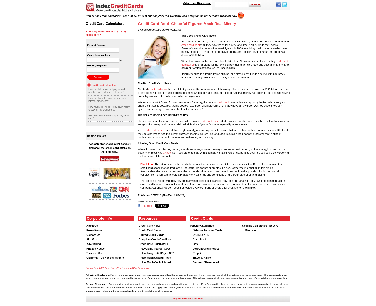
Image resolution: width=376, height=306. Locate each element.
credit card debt (190, 45)
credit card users (209, 121)
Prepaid (197, 253)
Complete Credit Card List (155, 239)
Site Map (91, 239)
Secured (198, 262)
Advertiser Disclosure (197, 3)
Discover (250, 230)
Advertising (93, 244)
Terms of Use (94, 253)
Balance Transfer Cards (207, 230)
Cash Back (199, 239)
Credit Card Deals (150, 230)
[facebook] (278, 7)
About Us (92, 225)
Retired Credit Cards (151, 234)
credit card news (158, 89)
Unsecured (212, 262)
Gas (195, 244)
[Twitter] (284, 7)
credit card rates (153, 130)
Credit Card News (150, 225)
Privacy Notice (95, 248)
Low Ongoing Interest (206, 248)
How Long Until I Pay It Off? (157, 253)
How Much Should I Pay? (156, 257)
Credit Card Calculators (104, 85)
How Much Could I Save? (156, 262)
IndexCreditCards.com (115, 7)
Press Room (94, 230)
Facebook (148, 205)
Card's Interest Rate (98, 55)
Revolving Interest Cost (155, 248)
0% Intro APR (201, 234)
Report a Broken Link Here (188, 298)
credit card (223, 102)
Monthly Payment (97, 65)
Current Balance (96, 45)
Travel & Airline (202, 257)
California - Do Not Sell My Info (105, 257)
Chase (167, 152)
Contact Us (93, 234)
